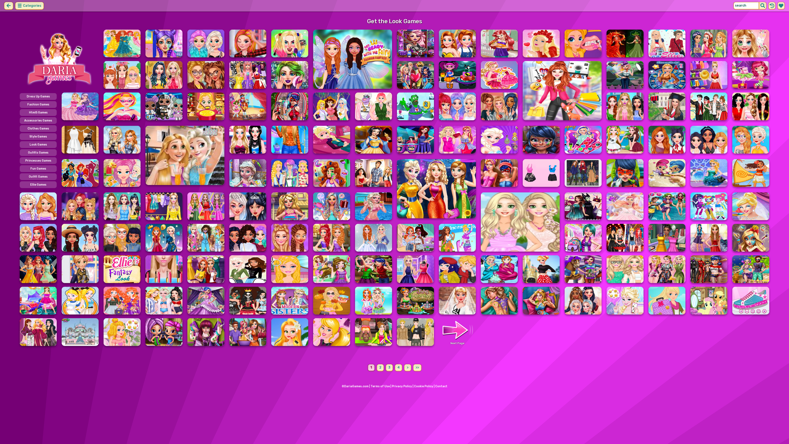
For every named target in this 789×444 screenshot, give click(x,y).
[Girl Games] (59, 59)
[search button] (762, 5)
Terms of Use (380, 386)
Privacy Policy (402, 386)
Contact (441, 386)
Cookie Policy (423, 386)
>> (417, 367)
